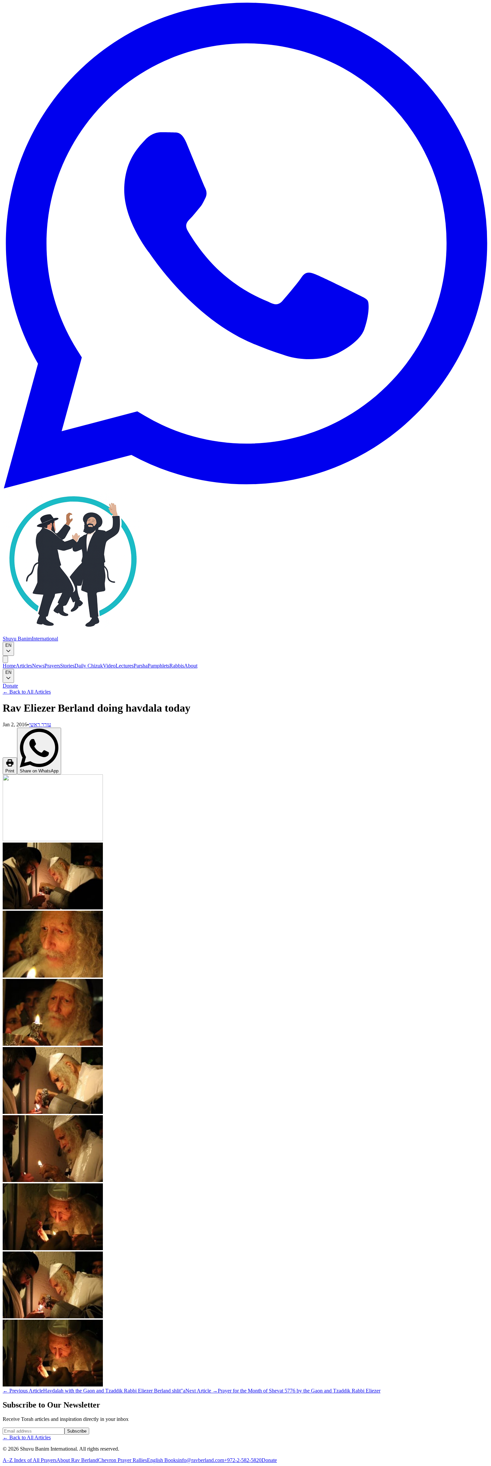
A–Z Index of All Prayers (29, 1460)
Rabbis (176, 666)
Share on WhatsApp (39, 770)
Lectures (125, 666)
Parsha (141, 666)
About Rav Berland (77, 1460)
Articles (24, 666)
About (190, 666)
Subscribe (77, 1431)
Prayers (52, 666)
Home (9, 666)
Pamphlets (158, 666)
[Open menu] (5, 659)
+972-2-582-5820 (243, 1460)
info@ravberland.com (201, 1460)
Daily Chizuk (88, 666)
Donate (10, 686)
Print (9, 770)
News (38, 666)
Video (109, 666)
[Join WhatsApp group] (245, 486)
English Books (162, 1460)
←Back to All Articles (27, 692)
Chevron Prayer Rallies (122, 1460)
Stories (67, 666)
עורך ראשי (40, 724)
